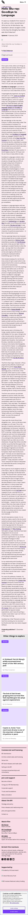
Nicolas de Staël (15, 225)
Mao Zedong (17, 529)
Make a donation (7, 795)
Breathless (5, 150)
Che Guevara (6, 529)
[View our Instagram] (8, 860)
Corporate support (7, 788)
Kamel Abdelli (16, 309)
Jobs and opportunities (8, 811)
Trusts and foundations (9, 791)
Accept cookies (14, 911)
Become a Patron (7, 781)
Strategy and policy (7, 804)
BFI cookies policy (14, 903)
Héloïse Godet (19, 240)
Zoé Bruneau (21, 242)
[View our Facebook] (5, 860)
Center (5, 608)
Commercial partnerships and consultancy (11, 771)
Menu (22, 2)
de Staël (19, 490)
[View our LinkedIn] (10, 860)
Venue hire (5, 760)
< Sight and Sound (6, 6)
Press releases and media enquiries (12, 807)
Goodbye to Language (19, 134)
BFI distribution (6, 753)
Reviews (4, 59)
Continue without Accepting (21, 893)
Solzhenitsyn (13, 221)
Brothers (21, 358)
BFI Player (5, 825)
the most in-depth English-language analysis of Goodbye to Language (12, 107)
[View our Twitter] (2, 860)
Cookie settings (14, 908)
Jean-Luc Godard (19, 96)
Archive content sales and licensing (12, 757)
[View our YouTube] (13, 860)
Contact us (5, 814)
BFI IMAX (5, 836)
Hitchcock (23, 546)
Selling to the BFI (7, 767)
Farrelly (15, 358)
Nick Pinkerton (8, 50)
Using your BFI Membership (10, 785)
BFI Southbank (6, 829)
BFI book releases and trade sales (12, 764)
